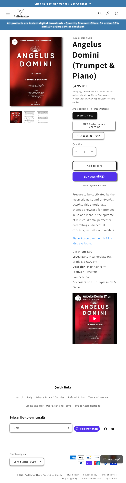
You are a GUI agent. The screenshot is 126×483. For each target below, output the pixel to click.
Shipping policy (69, 478)
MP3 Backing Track (88, 135)
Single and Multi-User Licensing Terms (49, 405)
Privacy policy (90, 474)
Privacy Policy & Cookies (49, 397)
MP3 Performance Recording (94, 126)
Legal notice (111, 478)
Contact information (91, 478)
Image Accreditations (87, 405)
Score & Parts (85, 115)
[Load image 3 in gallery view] (42, 117)
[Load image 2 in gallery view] (29, 117)
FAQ (29, 397)
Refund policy (72, 474)
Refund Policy (76, 397)
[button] (8, 13)
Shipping (77, 91)
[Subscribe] (67, 427)
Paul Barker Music (33, 475)
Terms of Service (98, 397)
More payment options (94, 185)
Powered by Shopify (52, 475)
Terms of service (109, 474)
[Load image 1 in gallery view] (16, 117)
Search (19, 397)
